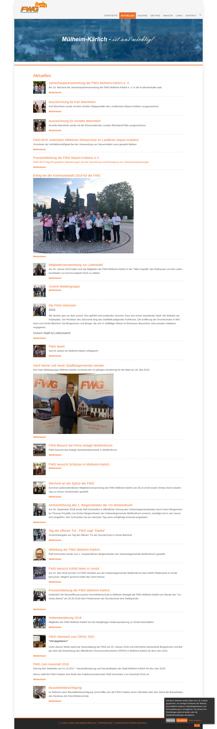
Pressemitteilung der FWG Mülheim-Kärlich (79, 590)
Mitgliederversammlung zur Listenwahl (76, 265)
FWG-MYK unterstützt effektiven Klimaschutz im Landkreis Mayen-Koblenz (86, 140)
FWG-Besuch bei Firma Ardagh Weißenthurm (81, 445)
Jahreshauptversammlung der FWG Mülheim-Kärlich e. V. (89, 83)
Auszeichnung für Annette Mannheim (75, 121)
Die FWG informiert (62, 305)
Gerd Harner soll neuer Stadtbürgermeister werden (68, 365)
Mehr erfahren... (195, 720)
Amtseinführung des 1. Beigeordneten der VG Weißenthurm (91, 505)
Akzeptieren (182, 720)
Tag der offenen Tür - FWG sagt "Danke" (77, 530)
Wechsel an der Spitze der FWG (71, 483)
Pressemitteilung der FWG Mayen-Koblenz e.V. (66, 157)
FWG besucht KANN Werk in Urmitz (74, 568)
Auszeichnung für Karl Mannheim (72, 102)
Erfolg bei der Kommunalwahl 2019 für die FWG (66, 175)
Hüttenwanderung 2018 (65, 617)
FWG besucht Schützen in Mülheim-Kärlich (79, 464)
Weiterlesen (55, 92)
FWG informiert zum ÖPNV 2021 (72, 636)
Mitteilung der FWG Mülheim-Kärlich (74, 549)
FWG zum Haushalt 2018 (51, 664)
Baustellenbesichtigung (65, 687)
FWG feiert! (57, 346)
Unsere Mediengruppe (64, 286)
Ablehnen (170, 720)
